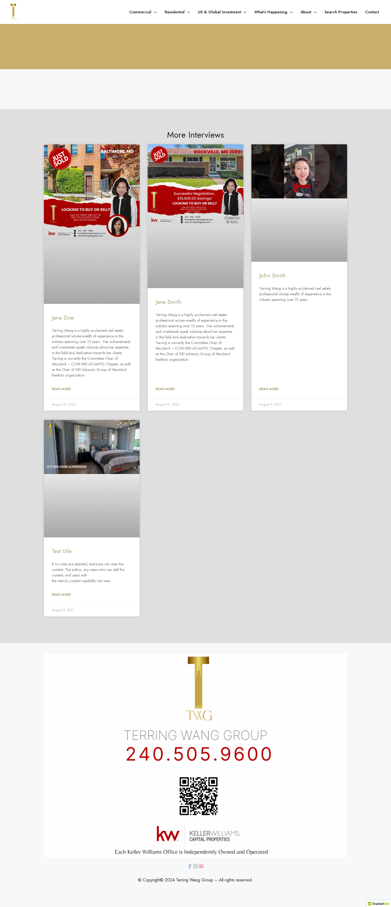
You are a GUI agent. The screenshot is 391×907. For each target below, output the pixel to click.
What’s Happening (270, 12)
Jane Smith (168, 302)
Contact (372, 12)
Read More (61, 389)
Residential (175, 12)
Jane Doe (63, 318)
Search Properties (341, 12)
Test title (62, 551)
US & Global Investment (219, 12)
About (306, 12)
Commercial (140, 12)
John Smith (272, 276)
